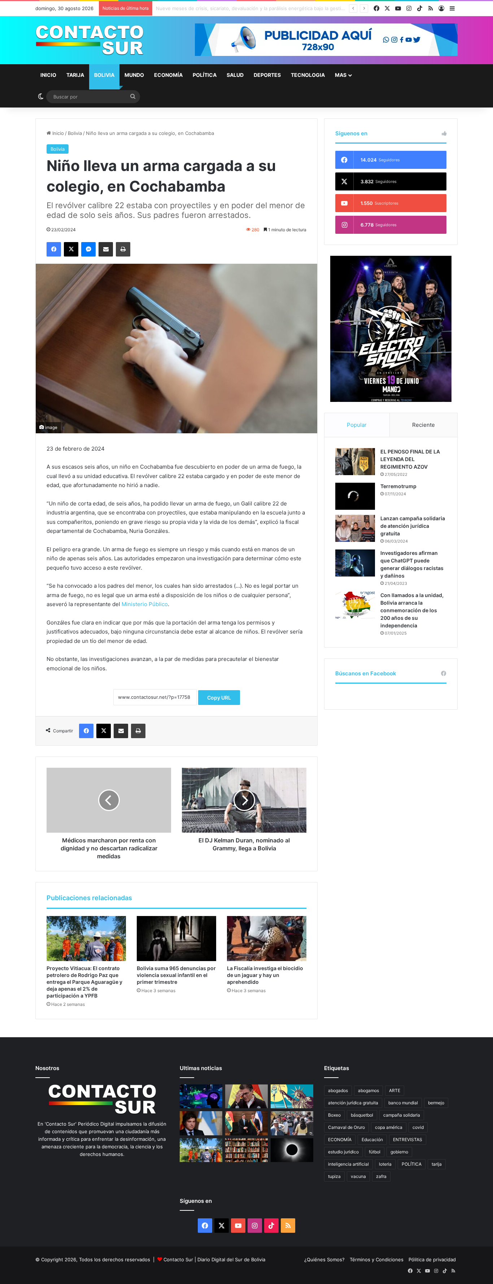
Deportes (267, 75)
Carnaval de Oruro (346, 1127)
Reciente (423, 424)
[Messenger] (88, 249)
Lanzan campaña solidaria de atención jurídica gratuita (412, 525)
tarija (437, 1164)
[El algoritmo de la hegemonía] (201, 1096)
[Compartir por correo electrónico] (106, 249)
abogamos (368, 1090)
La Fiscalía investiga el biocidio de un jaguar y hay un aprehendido (265, 975)
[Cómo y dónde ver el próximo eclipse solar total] (292, 1150)
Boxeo (334, 1115)
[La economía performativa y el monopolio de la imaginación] (292, 1096)
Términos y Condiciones (376, 1259)
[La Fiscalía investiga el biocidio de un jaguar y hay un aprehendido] (266, 938)
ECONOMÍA (340, 1139)
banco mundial (403, 1102)
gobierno (399, 1151)
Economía (168, 75)
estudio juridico (343, 1151)
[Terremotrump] (355, 496)
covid (418, 1127)
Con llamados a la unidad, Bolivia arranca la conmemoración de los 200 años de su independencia (412, 610)
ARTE (394, 1090)
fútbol (374, 1151)
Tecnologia (308, 75)
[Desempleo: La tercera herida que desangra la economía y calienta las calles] (292, 1123)
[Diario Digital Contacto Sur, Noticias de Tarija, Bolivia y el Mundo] (89, 40)
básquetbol (362, 1115)
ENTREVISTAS (407, 1139)
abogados (338, 1090)
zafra (381, 1176)
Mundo (134, 75)
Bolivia (104, 75)
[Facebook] (54, 249)
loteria (385, 1164)
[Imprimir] (123, 249)
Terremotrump (398, 486)
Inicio (48, 75)
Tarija (75, 75)
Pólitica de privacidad (432, 1259)
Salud (235, 75)
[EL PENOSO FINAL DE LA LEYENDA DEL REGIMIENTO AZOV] (355, 461)
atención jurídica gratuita (353, 1102)
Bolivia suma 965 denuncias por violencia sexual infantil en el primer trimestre (176, 975)
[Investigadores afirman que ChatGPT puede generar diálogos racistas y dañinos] (355, 563)
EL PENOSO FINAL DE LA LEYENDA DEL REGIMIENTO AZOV (410, 459)
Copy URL (219, 697)
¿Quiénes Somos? (324, 1259)
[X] (71, 249)
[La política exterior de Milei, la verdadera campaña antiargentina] (201, 1123)
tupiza (334, 1176)
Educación (372, 1139)
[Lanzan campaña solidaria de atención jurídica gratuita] (355, 528)
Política (205, 75)
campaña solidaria (401, 1115)
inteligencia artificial (348, 1164)
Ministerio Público (145, 604)
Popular (357, 424)
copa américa (388, 1127)
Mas (340, 75)
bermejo (436, 1102)
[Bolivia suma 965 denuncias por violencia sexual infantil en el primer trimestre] (176, 938)
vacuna (358, 1176)
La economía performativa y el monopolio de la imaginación (222, 8)
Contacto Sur (179, 1259)
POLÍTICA (412, 1164)
